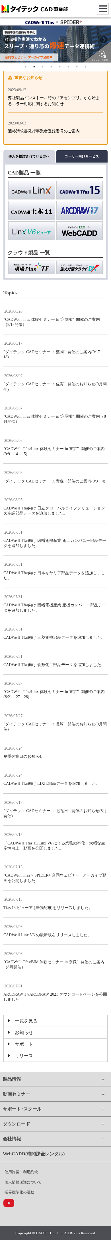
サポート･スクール (22, 1108)
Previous (7, 40)
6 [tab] (68, 67)
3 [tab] (43, 67)
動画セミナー (16, 1094)
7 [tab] (77, 67)
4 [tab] (51, 67)
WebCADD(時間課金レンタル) (34, 1153)
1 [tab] (25, 67)
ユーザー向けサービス (82, 156)
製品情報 (12, 1079)
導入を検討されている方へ (29, 156)
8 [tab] (85, 67)
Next (104, 40)
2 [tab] (34, 67)
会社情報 (12, 1138)
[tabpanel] (55, 40)
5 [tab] (60, 67)
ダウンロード (16, 1124)
